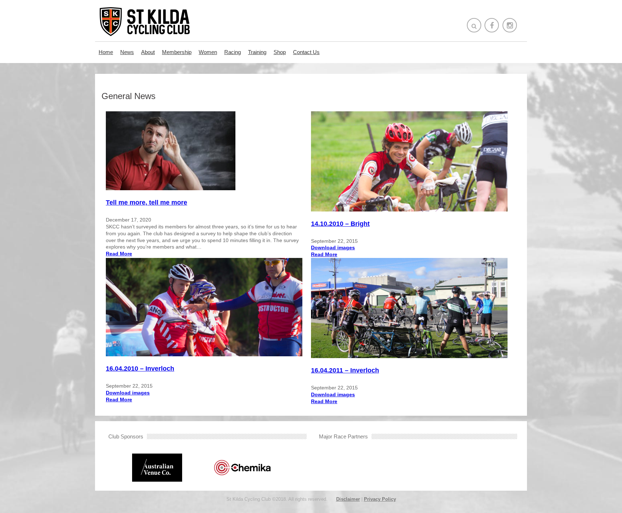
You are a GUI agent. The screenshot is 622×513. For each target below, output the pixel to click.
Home (106, 52)
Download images (333, 247)
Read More (119, 253)
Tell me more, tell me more (146, 202)
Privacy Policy (380, 499)
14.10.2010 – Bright (340, 223)
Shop (280, 52)
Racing (232, 52)
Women (208, 52)
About (148, 52)
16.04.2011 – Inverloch (345, 370)
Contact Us (306, 52)
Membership (176, 52)
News (127, 52)
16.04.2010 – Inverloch (140, 368)
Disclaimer (348, 499)
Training (257, 52)
